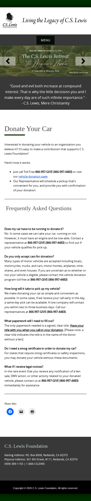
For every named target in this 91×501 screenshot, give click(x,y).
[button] (7, 61)
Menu (45, 40)
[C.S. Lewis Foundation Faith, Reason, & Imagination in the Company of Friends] (45, 20)
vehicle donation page (33, 176)
